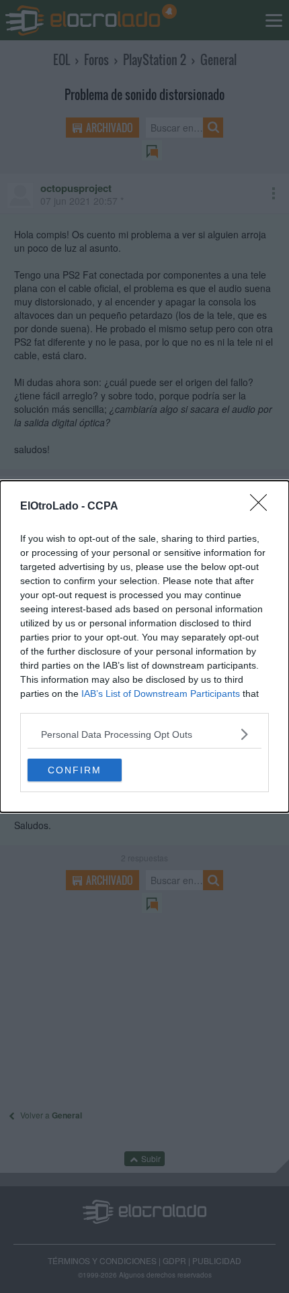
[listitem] (144, 734)
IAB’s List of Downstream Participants (160, 693)
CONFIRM (74, 770)
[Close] (263, 507)
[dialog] (144, 646)
